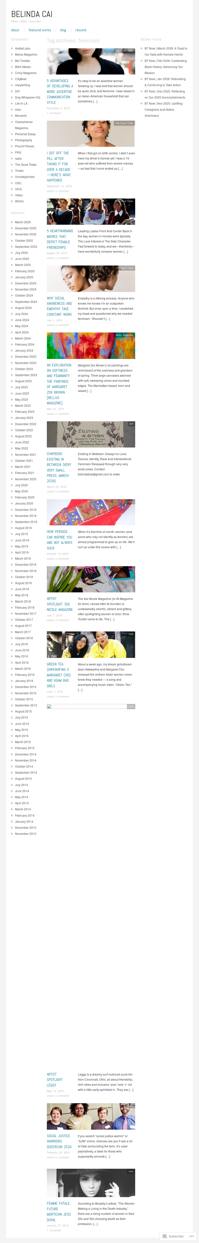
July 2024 (21, 314)
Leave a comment (58, 191)
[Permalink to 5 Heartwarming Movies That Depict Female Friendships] (91, 213)
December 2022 (25, 424)
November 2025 (25, 234)
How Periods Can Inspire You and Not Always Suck (59, 539)
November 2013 (25, 833)
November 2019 (25, 516)
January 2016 (24, 681)
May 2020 (21, 491)
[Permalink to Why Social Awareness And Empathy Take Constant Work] (91, 280)
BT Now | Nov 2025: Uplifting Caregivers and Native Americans (163, 109)
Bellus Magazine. (124, 335)
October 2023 (24, 369)
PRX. (18, 152)
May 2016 (21, 656)
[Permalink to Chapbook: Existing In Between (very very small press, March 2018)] (91, 436)
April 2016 (22, 662)
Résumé (80, 30)
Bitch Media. (23, 67)
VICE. (19, 189)
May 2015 (21, 730)
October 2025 (24, 240)
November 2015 (25, 693)
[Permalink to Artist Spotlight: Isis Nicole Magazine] (91, 581)
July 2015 (21, 717)
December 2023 (25, 356)
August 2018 (23, 583)
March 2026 (23, 222)
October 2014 (24, 766)
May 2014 (21, 797)
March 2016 (23, 668)
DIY (131, 423)
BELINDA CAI (31, 14)
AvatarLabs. (23, 48)
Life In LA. (21, 103)
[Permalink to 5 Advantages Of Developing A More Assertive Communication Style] (91, 62)
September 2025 (26, 246)
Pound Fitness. (25, 146)
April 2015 (22, 736)
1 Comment (54, 113)
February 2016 (24, 674)
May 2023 (21, 399)
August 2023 (23, 381)
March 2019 (23, 558)
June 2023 (22, 393)
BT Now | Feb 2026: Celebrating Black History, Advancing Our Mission (166, 66)
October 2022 (24, 430)
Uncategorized (24, 176)
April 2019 (22, 552)
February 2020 (24, 497)
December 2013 (25, 827)
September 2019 (26, 522)
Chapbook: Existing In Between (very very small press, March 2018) (59, 467)
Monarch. (21, 115)
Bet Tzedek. (23, 60)
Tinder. (19, 170)
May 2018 (21, 595)
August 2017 (23, 625)
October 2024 (24, 295)
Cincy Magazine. (26, 73)
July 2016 (21, 644)
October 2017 (24, 619)
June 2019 (22, 540)
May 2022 (21, 448)
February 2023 (24, 411)
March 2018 (23, 601)
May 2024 (21, 326)
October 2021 (24, 460)
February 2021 (24, 473)
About (15, 30)
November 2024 (25, 289)
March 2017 (23, 632)
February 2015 (24, 748)
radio (18, 158)
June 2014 (22, 791)
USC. (18, 183)
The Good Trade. (124, 50)
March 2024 (23, 338)
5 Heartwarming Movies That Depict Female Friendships (60, 239)
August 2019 (23, 528)
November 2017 (25, 613)
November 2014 (25, 760)
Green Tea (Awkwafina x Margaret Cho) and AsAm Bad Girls (59, 675)
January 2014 (24, 821)
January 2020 (24, 503)
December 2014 (25, 754)
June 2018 (22, 589)
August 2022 (23, 436)
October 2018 (24, 577)
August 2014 (23, 778)
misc (131, 501)
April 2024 (22, 332)
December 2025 (25, 228)
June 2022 (22, 442)
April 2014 (22, 803)
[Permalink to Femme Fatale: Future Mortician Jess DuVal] (91, 1184)
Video (19, 195)
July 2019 (21, 534)
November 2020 (25, 479)
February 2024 (24, 344)
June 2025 (22, 259)
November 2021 (25, 454)
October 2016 (24, 638)
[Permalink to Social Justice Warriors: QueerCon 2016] (91, 1118)
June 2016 (22, 650)
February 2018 (24, 607)
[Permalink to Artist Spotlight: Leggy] (91, 887)
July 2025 (21, 252)
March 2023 (23, 405)
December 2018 (25, 564)
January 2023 (24, 417)
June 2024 (22, 320)
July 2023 (21, 387)
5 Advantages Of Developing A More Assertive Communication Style (60, 91)
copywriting (22, 85)
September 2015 (26, 705)
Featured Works (40, 30)
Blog (63, 30)
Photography (23, 140)
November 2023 (25, 363)
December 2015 (25, 687)
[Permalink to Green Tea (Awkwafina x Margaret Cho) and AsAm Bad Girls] (91, 646)
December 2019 (25, 509)
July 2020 (21, 485)
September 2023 (26, 375)
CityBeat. (128, 1105)
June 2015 (22, 723)
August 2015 (23, 711)
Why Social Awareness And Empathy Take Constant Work (59, 306)
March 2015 (23, 742)
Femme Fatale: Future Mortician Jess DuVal (59, 1211)
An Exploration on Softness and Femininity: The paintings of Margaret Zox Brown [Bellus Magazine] (59, 384)
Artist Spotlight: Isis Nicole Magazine (60, 604)
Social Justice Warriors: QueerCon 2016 (59, 1141)
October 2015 (24, 699)
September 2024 (26, 301)
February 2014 (24, 815)
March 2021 (23, 466)
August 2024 (23, 308)
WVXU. (20, 201)
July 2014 (21, 785)
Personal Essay (25, 134)
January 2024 (24, 350)
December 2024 (25, 283)
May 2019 (21, 546)
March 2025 (23, 265)
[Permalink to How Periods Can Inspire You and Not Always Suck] (91, 514)
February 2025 (24, 271)
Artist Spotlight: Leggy (55, 1080)
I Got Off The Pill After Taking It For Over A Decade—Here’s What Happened (59, 166)
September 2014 (26, 772)
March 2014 (23, 809)
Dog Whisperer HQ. (28, 97)
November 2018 (25, 571)
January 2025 (24, 277)
